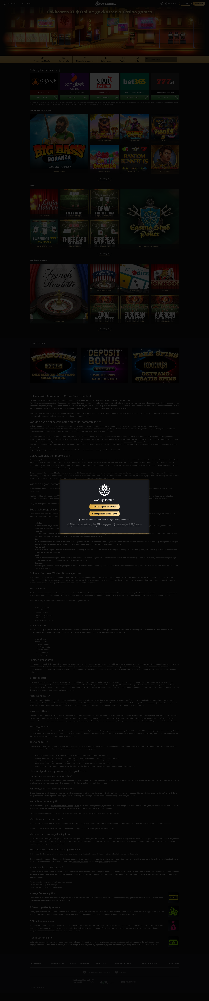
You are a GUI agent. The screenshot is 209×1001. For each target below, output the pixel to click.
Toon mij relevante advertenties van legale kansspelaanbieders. (106, 519)
